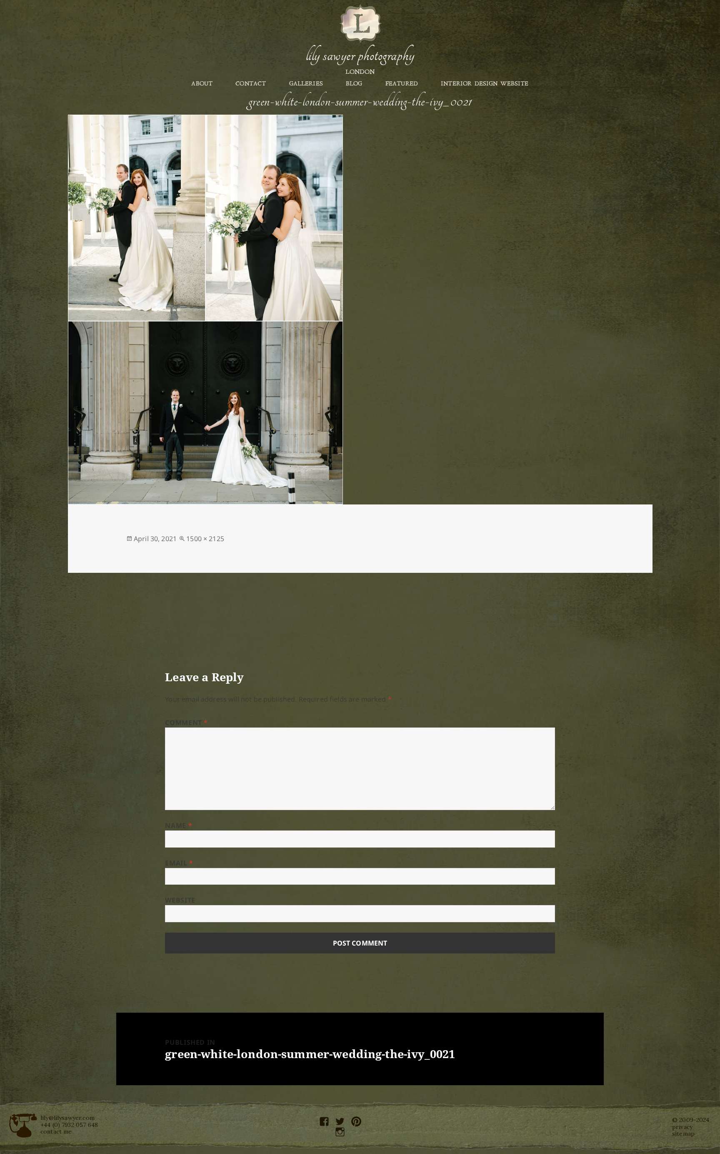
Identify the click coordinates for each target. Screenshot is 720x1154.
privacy (682, 1127)
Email (179, 863)
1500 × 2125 (205, 538)
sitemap (683, 1133)
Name (178, 825)
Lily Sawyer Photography (360, 55)
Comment (186, 722)
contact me (56, 1131)
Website (180, 900)
